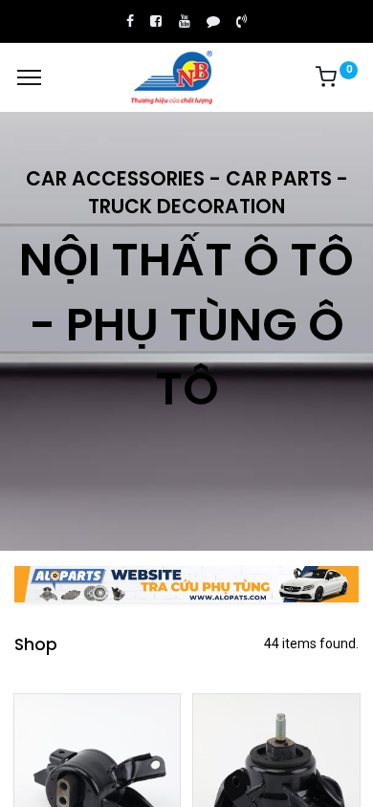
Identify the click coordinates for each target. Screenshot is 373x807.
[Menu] (29, 77)
